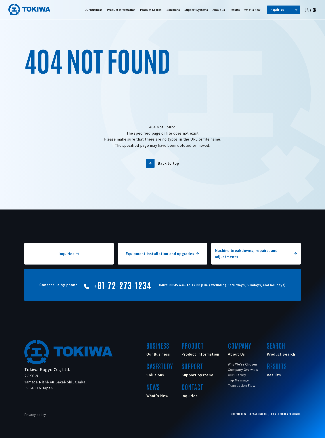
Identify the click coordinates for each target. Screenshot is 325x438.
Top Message (238, 380)
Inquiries (277, 9)
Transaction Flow (241, 385)
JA (306, 9)
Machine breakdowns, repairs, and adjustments (246, 253)
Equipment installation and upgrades (160, 253)
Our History (237, 375)
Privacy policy (35, 414)
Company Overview (243, 369)
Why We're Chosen (242, 364)
